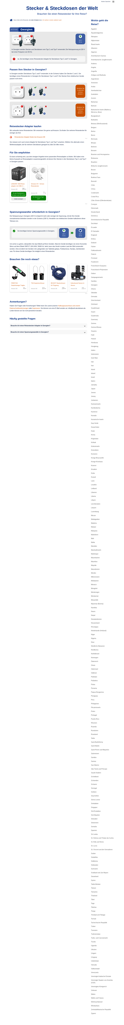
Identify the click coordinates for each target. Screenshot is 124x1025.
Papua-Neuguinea (97, 692)
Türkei (93, 926)
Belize (93, 131)
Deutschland (95, 212)
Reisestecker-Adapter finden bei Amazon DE (30, 137)
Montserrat (94, 596)
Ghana (93, 289)
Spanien (94, 830)
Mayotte (93, 565)
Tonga (93, 911)
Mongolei (94, 588)
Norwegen (94, 657)
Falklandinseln (96, 250)
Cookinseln (95, 193)
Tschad (93, 919)
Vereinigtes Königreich (99, 986)
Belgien (93, 127)
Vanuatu (94, 965)
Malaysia (94, 531)
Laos (92, 481)
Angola (93, 67)
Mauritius (94, 561)
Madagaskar (95, 519)
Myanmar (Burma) (97, 604)
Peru (92, 700)
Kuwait (93, 477)
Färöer (93, 246)
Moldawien (95, 581)
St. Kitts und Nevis (97, 842)
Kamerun (94, 412)
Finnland (94, 258)
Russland (94, 734)
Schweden (94, 780)
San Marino (95, 765)
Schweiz (94, 784)
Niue (92, 642)
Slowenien (94, 823)
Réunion (94, 723)
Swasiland (94, 876)
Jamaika (94, 385)
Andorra (94, 63)
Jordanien (94, 400)
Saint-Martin (95, 746)
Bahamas (94, 102)
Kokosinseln (95, 446)
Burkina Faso (95, 177)
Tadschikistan (95, 884)
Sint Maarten (95, 815)
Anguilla (94, 71)
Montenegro (95, 592)
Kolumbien (95, 450)
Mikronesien (95, 577)
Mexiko (93, 573)
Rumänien (94, 730)
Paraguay (94, 696)
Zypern (93, 1013)
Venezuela (94, 972)
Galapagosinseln (97, 277)
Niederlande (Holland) (98, 630)
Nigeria (93, 638)
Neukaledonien (96, 619)
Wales (93, 994)
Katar (93, 431)
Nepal (93, 615)
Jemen (93, 392)
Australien (94, 94)
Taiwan (93, 888)
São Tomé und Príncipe (99, 769)
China (93, 189)
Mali (92, 538)
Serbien (93, 792)
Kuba (93, 473)
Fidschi (93, 254)
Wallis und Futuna (97, 998)
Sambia (93, 757)
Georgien (94, 285)
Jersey (93, 396)
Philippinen (95, 703)
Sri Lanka (94, 834)
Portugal (94, 715)
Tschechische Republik (99, 922)
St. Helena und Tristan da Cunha (102, 838)
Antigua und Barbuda (98, 75)
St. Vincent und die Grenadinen (102, 849)
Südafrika (94, 857)
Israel (93, 377)
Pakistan (94, 677)
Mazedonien (95, 569)
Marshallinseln (96, 550)
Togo (92, 903)
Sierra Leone (95, 800)
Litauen (93, 508)
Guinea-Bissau (96, 327)
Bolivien (94, 147)
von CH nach (14, 29)
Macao (93, 515)
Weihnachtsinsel (96, 1002)
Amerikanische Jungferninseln (101, 60)
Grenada (94, 296)
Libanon (94, 492)
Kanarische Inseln (97, 419)
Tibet (92, 899)
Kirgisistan (94, 438)
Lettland (94, 488)
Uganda (94, 945)
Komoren (94, 454)
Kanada (93, 415)
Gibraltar (94, 292)
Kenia (93, 435)
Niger (93, 634)
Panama (94, 688)
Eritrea (93, 239)
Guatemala (95, 316)
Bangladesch (95, 116)
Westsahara (95, 1006)
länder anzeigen (18, 199)
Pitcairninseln (95, 707)
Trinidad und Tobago (98, 915)
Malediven (94, 534)
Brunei (93, 170)
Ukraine (93, 949)
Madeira (94, 523)
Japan (93, 388)
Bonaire (93, 150)
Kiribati (93, 442)
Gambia (93, 281)
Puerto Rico (95, 719)
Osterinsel (94, 669)
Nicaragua (94, 627)
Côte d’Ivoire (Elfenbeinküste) (101, 200)
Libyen (93, 500)
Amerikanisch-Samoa (98, 56)
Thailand (94, 895)
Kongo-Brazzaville (97, 458)
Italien (93, 381)
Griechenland (95, 300)
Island (93, 373)
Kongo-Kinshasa (97, 461)
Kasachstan (95, 427)
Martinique (94, 554)
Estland (93, 242)
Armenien (94, 83)
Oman (93, 665)
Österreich (94, 661)
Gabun (93, 273)
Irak (92, 362)
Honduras (94, 342)
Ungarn (93, 953)
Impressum (36, 308)
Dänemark (94, 208)
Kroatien (94, 469)
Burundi (93, 181)
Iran (92, 365)
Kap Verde (94, 423)
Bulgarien (94, 173)
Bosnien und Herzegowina (100, 154)
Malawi (93, 527)
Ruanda (94, 726)
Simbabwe (94, 803)
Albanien (94, 48)
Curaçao (94, 204)
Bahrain (93, 106)
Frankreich (94, 262)
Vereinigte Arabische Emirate (101, 976)
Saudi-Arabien (96, 773)
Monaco (94, 584)
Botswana (94, 158)
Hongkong (94, 346)
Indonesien (95, 354)
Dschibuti (94, 223)
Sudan (93, 853)
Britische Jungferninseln (99, 166)
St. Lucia (94, 846)
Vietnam (94, 990)
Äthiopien (94, 36)
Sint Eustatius (96, 811)
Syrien (93, 880)
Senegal (94, 788)
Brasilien (94, 162)
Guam (93, 312)
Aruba (93, 86)
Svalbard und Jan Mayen (99, 872)
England (94, 235)
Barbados (94, 120)
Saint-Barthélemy (97, 742)
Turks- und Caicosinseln (99, 938)
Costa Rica (95, 196)
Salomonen (95, 753)
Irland (93, 369)
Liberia (93, 496)
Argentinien (95, 79)
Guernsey (94, 319)
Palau (93, 684)
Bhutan (93, 143)
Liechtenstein (95, 504)
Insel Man (94, 358)
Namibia (94, 607)
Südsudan (94, 865)
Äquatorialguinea (97, 33)
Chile (93, 185)
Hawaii (93, 339)
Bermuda (94, 139)
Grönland (94, 304)
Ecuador (94, 227)
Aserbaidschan (96, 90)
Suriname (94, 869)
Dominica (94, 216)
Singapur (94, 807)
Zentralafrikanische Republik (101, 1009)
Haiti (92, 335)
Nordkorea (94, 650)
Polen (93, 711)
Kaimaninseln (96, 404)
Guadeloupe (95, 308)
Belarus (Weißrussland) (99, 123)
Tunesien (94, 930)
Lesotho (94, 485)
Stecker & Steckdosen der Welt (62, 8)
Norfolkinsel (95, 654)
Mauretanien (95, 557)
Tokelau (93, 907)
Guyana (93, 331)
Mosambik (94, 600)
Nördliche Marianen (98, 646)
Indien (93, 350)
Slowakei (94, 819)
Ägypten (94, 29)
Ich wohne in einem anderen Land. (52, 20)
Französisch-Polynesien (99, 269)
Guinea (93, 323)
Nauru (93, 611)
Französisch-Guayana (98, 266)
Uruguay (94, 957)
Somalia (94, 826)
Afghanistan (95, 40)
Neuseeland (95, 623)
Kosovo (93, 465)
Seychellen (95, 796)
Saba (93, 738)
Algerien (94, 52)
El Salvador (95, 231)
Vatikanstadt (95, 969)
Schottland (94, 776)
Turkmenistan (95, 934)
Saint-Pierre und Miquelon (100, 750)
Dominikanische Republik (100, 220)
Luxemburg (95, 511)
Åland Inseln (95, 44)
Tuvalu (93, 942)
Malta (93, 542)
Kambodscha (95, 408)
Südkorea (94, 861)
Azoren (93, 98)
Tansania (94, 892)
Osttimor (94, 673)
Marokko (94, 546)
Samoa (93, 761)
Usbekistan (95, 961)
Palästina (94, 680)
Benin (93, 135)
